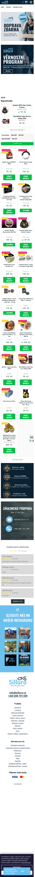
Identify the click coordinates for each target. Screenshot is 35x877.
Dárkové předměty (17, 713)
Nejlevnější (14, 135)
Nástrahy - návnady (17, 721)
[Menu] (31, 2)
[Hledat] (23, 2)
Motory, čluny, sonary (17, 718)
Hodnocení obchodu (18, 547)
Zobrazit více (18, 601)
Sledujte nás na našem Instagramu (18, 618)
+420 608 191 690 (21, 529)
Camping (18, 710)
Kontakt (17, 756)
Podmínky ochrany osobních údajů (18, 748)
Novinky (18, 761)
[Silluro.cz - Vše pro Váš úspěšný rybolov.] (17, 681)
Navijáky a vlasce (18, 723)
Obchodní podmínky (18, 745)
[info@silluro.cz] (10, 519)
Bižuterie (18, 708)
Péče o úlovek (18, 728)
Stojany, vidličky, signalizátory (18, 734)
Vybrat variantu (9, 177)
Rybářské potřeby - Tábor (18, 764)
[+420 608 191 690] (10, 529)
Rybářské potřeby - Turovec (17, 766)
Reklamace (18, 750)
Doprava (18, 753)
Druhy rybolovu (17, 715)
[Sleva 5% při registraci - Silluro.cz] (17, 59)
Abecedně (14, 139)
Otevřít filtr (17, 143)
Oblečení (18, 726)
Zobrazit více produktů (16, 130)
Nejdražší (21, 135)
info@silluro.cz (21, 519)
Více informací (26, 862)
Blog (17, 758)
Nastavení (17, 867)
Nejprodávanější (6, 139)
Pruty (18, 731)
